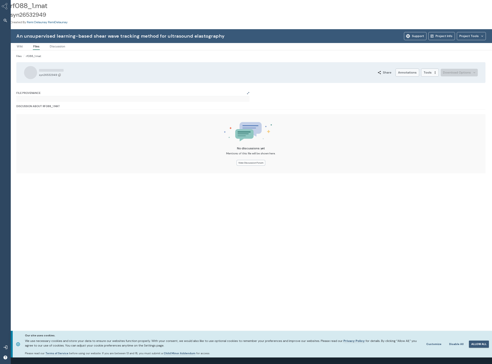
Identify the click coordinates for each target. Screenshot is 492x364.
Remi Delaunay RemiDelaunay (47, 22)
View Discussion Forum (220, 164)
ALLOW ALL (479, 344)
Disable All (456, 344)
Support (418, 36)
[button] (5, 20)
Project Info (443, 36)
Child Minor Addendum (179, 353)
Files (19, 56)
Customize (433, 344)
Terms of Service (56, 353)
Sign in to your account (444, 90)
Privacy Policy (354, 341)
